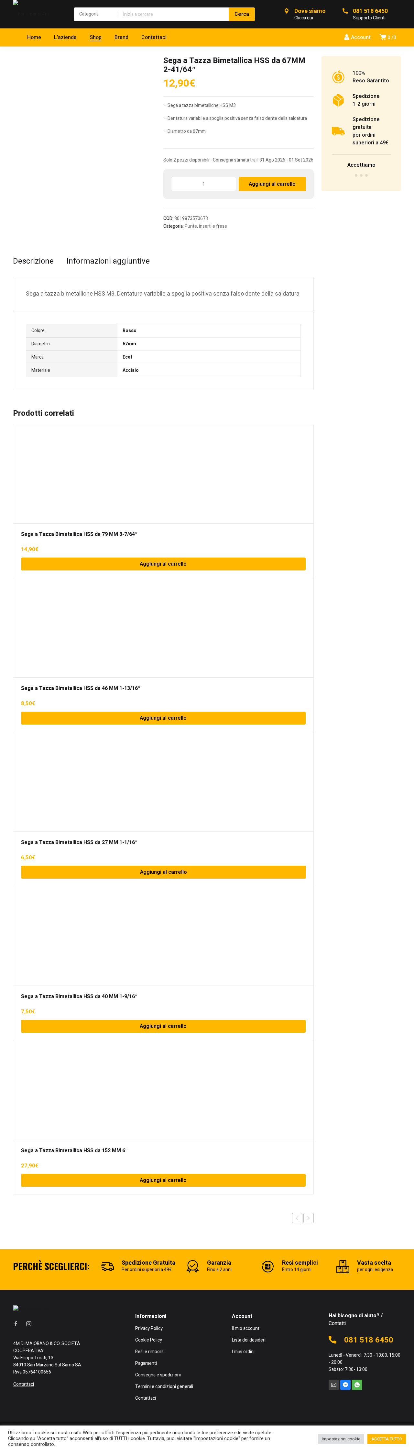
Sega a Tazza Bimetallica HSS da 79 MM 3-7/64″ (79, 534)
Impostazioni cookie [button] (341, 1439)
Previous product (297, 1218)
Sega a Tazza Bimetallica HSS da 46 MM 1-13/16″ (81, 688)
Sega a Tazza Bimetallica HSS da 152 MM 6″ (74, 1150)
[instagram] (29, 1323)
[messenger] (345, 1385)
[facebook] (16, 1323)
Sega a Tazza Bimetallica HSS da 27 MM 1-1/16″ (79, 842)
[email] (334, 1385)
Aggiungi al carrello (272, 184)
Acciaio (131, 370)
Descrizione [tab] (33, 261)
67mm (129, 343)
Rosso (129, 330)
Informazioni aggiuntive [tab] (108, 261)
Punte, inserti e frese (206, 226)
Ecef (127, 357)
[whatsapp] (357, 1385)
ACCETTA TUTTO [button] (386, 1439)
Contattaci (23, 1384)
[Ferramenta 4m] (37, 14)
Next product (308, 1218)
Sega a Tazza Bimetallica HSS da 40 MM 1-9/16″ (79, 996)
